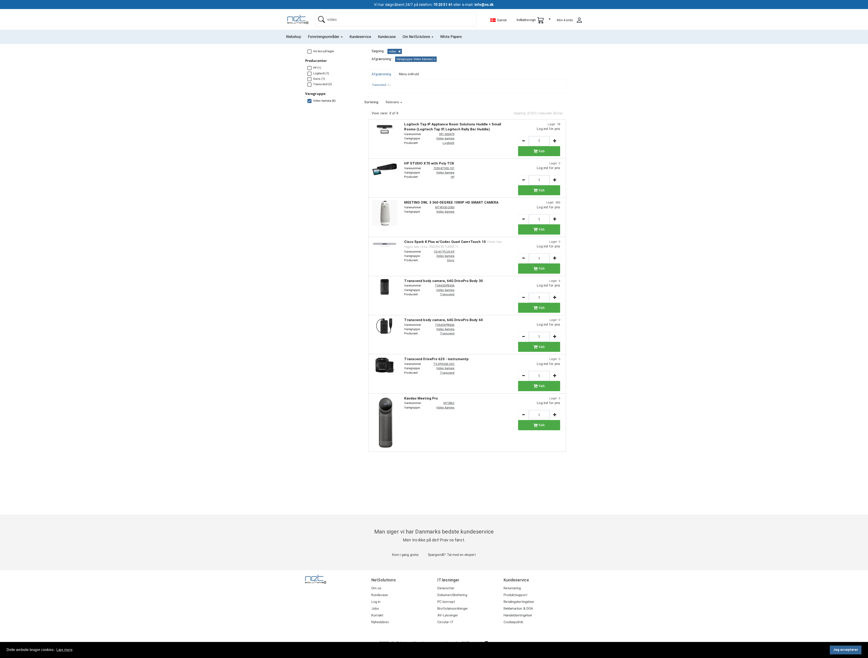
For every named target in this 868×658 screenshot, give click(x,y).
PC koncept (446, 602)
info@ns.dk (484, 4)
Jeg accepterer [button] (845, 650)
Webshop (293, 37)
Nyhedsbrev (380, 622)
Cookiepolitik (513, 622)
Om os (376, 588)
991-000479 (446, 134)
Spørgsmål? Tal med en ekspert (452, 555)
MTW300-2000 (444, 207)
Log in (376, 602)
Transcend (447, 294)
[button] (394, 102)
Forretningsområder (324, 37)
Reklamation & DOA (518, 608)
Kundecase (387, 37)
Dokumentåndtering (452, 595)
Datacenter (445, 588)
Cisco (451, 260)
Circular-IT (445, 622)
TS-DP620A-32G (443, 364)
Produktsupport (515, 595)
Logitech (448, 143)
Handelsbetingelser (518, 615)
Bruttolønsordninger (452, 608)
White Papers (451, 37)
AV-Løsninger (447, 615)
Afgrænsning (381, 74)
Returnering (512, 588)
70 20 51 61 (443, 4)
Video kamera (445, 138)
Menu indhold (409, 74)
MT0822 (449, 403)
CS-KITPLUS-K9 (444, 251)
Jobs (375, 608)
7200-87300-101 (443, 168)
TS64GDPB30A (444, 285)
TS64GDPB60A (444, 325)
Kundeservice (360, 37)
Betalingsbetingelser (519, 602)
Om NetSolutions (417, 37)
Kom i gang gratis (405, 555)
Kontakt (377, 615)
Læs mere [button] (64, 650)
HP (452, 177)
